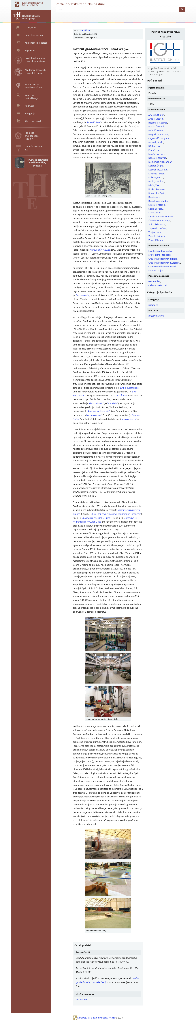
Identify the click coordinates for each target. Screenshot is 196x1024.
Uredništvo (85, 30)
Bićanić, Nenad (156, 130)
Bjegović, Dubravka (158, 134)
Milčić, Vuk (153, 185)
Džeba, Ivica (154, 146)
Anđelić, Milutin (156, 114)
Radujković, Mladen (158, 200)
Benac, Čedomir (156, 126)
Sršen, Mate (154, 212)
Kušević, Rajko (155, 177)
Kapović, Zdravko (157, 157)
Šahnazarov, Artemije (159, 220)
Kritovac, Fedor (156, 173)
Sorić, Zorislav (155, 208)
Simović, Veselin (156, 204)
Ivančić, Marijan (156, 153)
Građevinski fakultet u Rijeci (162, 258)
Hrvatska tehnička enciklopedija (31, 17)
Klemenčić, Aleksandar (160, 161)
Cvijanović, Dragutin (158, 138)
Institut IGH (81, 999)
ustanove (153, 304)
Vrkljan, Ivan (154, 232)
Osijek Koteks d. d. (157, 285)
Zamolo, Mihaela (157, 236)
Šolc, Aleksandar (156, 224)
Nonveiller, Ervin (156, 193)
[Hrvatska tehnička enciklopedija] (16, 18)
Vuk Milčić (112, 403)
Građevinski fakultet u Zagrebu (164, 262)
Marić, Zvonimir (156, 181)
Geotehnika (154, 281)
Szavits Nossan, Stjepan (160, 216)
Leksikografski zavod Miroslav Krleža (96, 1017)
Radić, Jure (154, 196)
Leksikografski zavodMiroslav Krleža (32, 4)
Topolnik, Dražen (157, 228)
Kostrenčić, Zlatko (157, 169)
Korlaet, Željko (155, 165)
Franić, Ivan (154, 150)
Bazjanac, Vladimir (157, 122)
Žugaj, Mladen (155, 240)
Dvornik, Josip (155, 142)
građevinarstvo (156, 315)
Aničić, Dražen (155, 118)
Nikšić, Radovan (156, 189)
